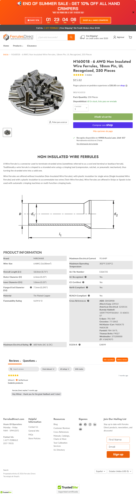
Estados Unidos (119, 471)
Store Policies (34, 438)
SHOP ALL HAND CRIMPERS (95, 20)
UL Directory (59, 450)
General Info (33, 431)
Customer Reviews (62, 428)
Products (17, 45)
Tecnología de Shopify (11, 476)
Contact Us (33, 427)
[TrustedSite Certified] (68, 489)
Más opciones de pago (103, 131)
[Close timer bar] (133, 12)
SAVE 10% (34, 20)
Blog (56, 424)
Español (99, 471)
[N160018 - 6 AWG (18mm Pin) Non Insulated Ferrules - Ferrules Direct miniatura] (7, 132)
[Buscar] (71, 37)
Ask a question (109, 360)
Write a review (122, 360)
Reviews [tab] (15, 360)
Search (5, 470)
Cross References (61, 432)
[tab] (30, 361)
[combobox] (52, 37)
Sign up (118, 454)
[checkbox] (79, 369)
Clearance (32, 45)
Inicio (5, 54)
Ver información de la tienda (87, 144)
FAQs (30, 434)
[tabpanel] (68, 384)
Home (6, 45)
